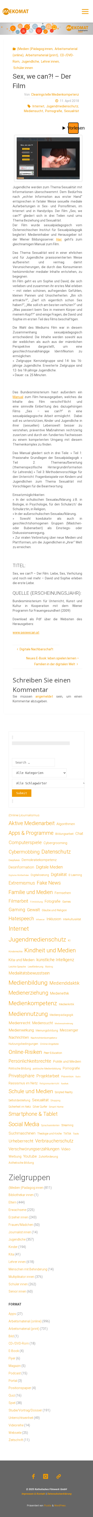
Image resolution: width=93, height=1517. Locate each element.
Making (49, 966)
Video (65, 1149)
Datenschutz (56, 852)
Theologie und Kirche (49, 1133)
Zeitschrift (16, 1440)
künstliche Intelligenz (55, 959)
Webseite (15, 1432)
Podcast (15, 1373)
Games (66, 901)
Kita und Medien (22, 960)
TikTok (67, 1133)
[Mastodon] (58, 1476)
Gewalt (33, 909)
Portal (13, 1381)
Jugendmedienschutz (62, 106)
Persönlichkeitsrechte (30, 1061)
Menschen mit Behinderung (28, 1269)
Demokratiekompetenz (39, 860)
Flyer (12, 1358)
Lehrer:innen (50, 61)
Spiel (12, 1403)
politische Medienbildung (47, 1068)
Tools (76, 1133)
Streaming (67, 1125)
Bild (11, 1336)
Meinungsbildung (47, 1030)
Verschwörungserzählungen (34, 1149)
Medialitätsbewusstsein (29, 973)
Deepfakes (14, 860)
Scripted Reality (64, 1092)
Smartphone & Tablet (33, 1114)
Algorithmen (65, 824)
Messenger (69, 1030)
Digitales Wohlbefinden (19, 875)
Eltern (12, 1202)
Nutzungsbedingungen (23, 1043)
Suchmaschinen (22, 1133)
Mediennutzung (28, 1013)
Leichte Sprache (17, 966)
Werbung (15, 1156)
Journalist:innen (20, 1232)
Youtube (30, 1156)
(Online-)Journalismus (24, 815)
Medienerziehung (28, 993)
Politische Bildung (20, 1068)
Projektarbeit (47, 1075)
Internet (38, 106)
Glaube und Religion (54, 910)
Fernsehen (63, 893)
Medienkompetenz (33, 1003)
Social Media (24, 1124)
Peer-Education (53, 1053)
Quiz (12, 1395)
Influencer (40, 919)
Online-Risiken (25, 1052)
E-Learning (75, 875)
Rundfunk (64, 1083)
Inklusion (53, 919)
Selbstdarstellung (19, 1100)
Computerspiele (25, 842)
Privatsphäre (22, 1075)
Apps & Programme (31, 833)
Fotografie (52, 901)
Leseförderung (35, 966)
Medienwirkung (21, 1030)
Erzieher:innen (18, 1217)
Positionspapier (20, 1388)
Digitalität (59, 874)
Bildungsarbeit (64, 833)
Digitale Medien (49, 867)
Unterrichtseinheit (21, 1418)
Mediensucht (33, 111)
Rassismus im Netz (23, 1083)
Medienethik (59, 993)
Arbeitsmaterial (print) (42, 55)
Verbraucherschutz (54, 1141)
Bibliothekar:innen (21, 1195)
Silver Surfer (40, 1106)
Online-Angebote (49, 1043)
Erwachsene (17, 1210)
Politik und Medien (67, 1061)
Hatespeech (21, 918)
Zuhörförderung (48, 1156)
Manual (18, 397)
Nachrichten (19, 1037)
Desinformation (21, 867)
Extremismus (22, 883)
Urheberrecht (21, 1141)
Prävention (67, 1076)
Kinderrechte (16, 951)
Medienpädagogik (61, 1015)
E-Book (14, 1351)
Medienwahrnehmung (64, 1023)
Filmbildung (36, 902)
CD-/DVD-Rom (19, 1343)
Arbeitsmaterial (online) (25, 1321)
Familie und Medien (31, 892)
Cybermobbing (24, 852)
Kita (11, 1254)
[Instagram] (45, 1476)
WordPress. (60, 1505)
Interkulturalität (72, 919)
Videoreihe (16, 1425)
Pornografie (53, 111)
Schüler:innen (23, 68)
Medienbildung (28, 982)
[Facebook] (33, 1476)
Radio (78, 1076)
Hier (59, 239)
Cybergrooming (55, 843)
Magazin (15, 1366)
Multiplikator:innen (21, 1277)
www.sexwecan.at (26, 632)
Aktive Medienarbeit (32, 823)
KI (69, 940)
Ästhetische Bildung (21, 1162)
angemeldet (44, 696)
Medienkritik (66, 1004)
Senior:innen (17, 1291)
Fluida (47, 1505)
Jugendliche (30, 61)
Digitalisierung (40, 875)
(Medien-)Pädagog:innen (35, 49)
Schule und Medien (31, 1091)
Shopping (55, 1100)
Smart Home (56, 1106)
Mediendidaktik (64, 983)
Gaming (17, 909)
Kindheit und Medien (50, 950)
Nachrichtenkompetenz (44, 1037)
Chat (79, 833)
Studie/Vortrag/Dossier (25, 1410)
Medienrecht (19, 1023)
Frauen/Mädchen (21, 1225)
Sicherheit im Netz (20, 1106)
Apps (12, 1314)
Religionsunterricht (49, 1083)
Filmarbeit (18, 901)
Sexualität (71, 111)
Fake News (49, 883)
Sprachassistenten (50, 1125)
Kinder (13, 1247)
